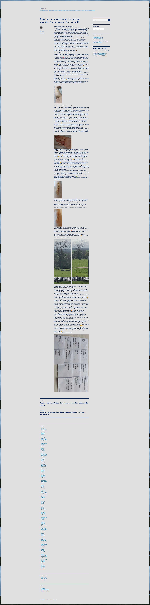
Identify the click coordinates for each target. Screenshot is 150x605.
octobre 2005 (43, 557)
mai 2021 (42, 486)
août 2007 (42, 530)
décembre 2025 (44, 429)
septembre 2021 (44, 481)
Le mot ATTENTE (102, 55)
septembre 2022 (44, 467)
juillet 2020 (43, 497)
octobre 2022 (43, 466)
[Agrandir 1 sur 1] (69, 278)
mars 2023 (43, 463)
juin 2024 (42, 447)
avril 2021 (42, 487)
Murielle (41, 29)
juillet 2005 (43, 561)
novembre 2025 (44, 430)
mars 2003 (43, 566)
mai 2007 (42, 534)
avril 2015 (42, 507)
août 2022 (42, 469)
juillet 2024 (43, 445)
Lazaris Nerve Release (98, 42)
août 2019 (42, 498)
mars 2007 (43, 536)
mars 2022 (43, 475)
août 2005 (42, 560)
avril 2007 (42, 535)
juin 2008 (42, 518)
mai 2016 (42, 504)
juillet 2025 (43, 433)
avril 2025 (42, 435)
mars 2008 (43, 522)
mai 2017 (42, 502)
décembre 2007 (44, 525)
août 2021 (42, 482)
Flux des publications (45, 589)
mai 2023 (42, 460)
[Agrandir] (70, 136)
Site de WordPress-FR (45, 592)
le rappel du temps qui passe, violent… (101, 41)
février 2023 (43, 464)
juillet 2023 (43, 458)
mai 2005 (42, 564)
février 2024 (43, 451)
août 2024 (42, 444)
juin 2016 (42, 503)
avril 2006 (43, 550)
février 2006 (43, 552)
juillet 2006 (43, 546)
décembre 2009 (44, 509)
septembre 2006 (44, 544)
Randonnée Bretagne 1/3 (98, 39)
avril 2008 (42, 520)
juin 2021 (42, 485)
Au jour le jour (42, 33)
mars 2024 (43, 450)
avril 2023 (42, 461)
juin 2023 (42, 459)
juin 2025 (42, 434)
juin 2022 (42, 471)
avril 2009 (43, 511)
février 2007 (43, 538)
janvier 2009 (43, 514)
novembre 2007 (44, 527)
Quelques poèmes (44, 579)
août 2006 (43, 545)
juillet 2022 (43, 470)
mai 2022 (42, 472)
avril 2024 (42, 449)
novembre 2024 (44, 440)
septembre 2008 (44, 517)
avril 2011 (42, 508)
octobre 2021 (43, 480)
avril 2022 (42, 474)
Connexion (43, 588)
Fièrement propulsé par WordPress (50, 599)
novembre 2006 (44, 541)
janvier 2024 (43, 453)
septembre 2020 (44, 495)
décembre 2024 (44, 439)
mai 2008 (42, 519)
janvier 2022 (43, 477)
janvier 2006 (43, 554)
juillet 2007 (43, 532)
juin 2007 (42, 533)
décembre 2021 (43, 479)
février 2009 (43, 513)
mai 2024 (42, 448)
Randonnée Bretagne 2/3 (98, 38)
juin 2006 (42, 548)
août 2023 (42, 456)
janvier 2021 (43, 491)
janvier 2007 (43, 539)
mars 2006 (43, 551)
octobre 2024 (43, 442)
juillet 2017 (43, 501)
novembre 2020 (44, 493)
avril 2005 (42, 565)
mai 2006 (42, 549)
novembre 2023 (44, 454)
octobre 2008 (43, 516)
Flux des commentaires (45, 590)
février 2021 (43, 490)
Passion (43, 9)
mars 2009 (43, 512)
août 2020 (42, 496)
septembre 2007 (44, 529)
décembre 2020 (44, 492)
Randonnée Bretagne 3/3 (98, 37)
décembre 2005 (44, 555)
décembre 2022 (44, 465)
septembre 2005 (44, 559)
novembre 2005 (44, 556)
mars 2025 (43, 437)
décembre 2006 (44, 540)
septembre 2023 (44, 455)
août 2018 (42, 499)
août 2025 (42, 432)
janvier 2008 (43, 524)
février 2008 (43, 523)
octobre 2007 (43, 528)
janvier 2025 (43, 438)
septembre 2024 (44, 443)
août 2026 (43, 428)
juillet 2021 (43, 483)
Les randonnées (44, 578)
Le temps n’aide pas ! (103, 53)
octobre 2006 (43, 543)
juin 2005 (42, 562)
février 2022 (43, 476)
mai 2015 (42, 506)
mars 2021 (43, 488)
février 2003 (43, 567)
